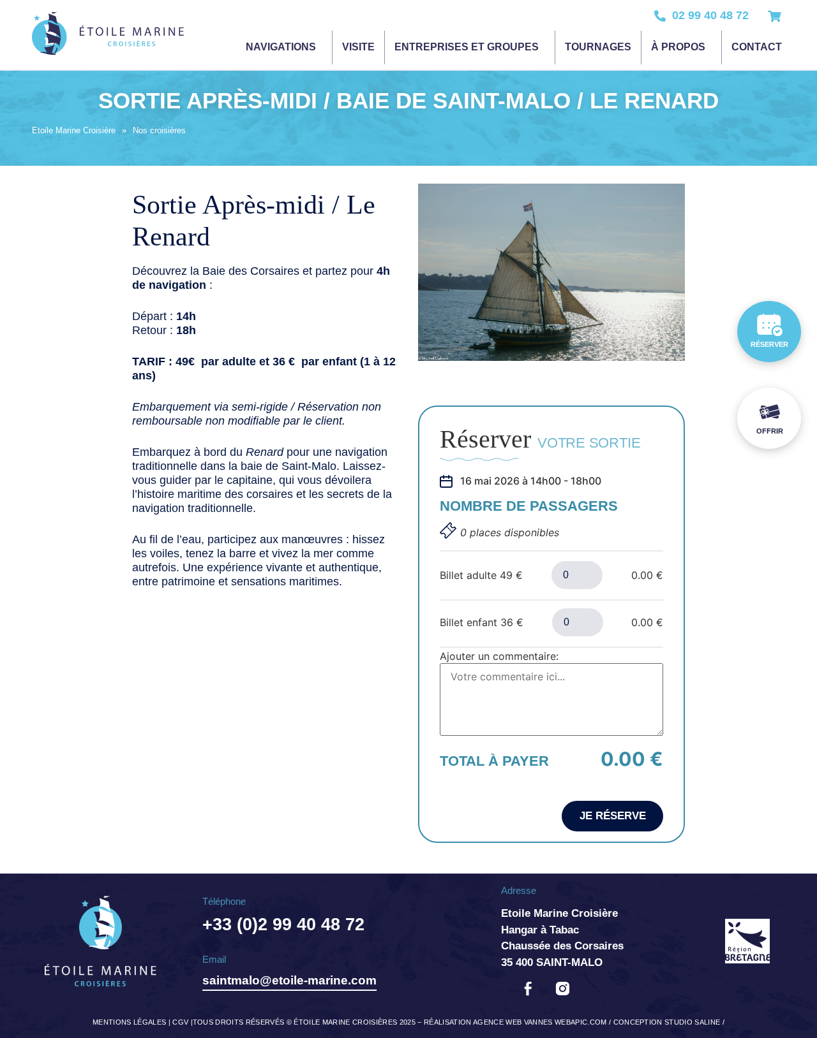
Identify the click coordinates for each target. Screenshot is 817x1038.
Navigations (281, 46)
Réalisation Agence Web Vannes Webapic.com (515, 1022)
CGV (180, 1022)
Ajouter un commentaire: (499, 656)
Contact (756, 46)
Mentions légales (129, 1022)
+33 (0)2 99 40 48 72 (283, 924)
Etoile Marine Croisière (74, 130)
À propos (678, 46)
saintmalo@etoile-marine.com (289, 980)
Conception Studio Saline (667, 1022)
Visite (358, 46)
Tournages (598, 46)
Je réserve (613, 816)
